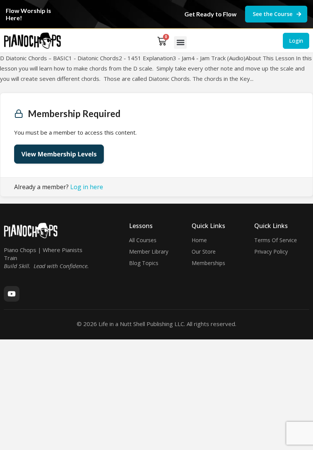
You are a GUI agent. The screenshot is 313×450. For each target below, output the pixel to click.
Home (199, 240)
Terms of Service (275, 240)
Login (296, 40)
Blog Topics (143, 263)
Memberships (208, 263)
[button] (180, 42)
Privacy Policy (271, 251)
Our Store (204, 251)
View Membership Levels (59, 154)
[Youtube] (11, 294)
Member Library (148, 251)
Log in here (86, 187)
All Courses (142, 240)
